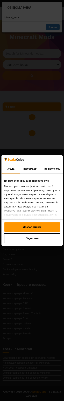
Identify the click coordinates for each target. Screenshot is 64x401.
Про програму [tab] (51, 168)
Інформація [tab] (30, 168)
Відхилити (32, 238)
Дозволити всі (32, 226)
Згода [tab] (11, 168)
